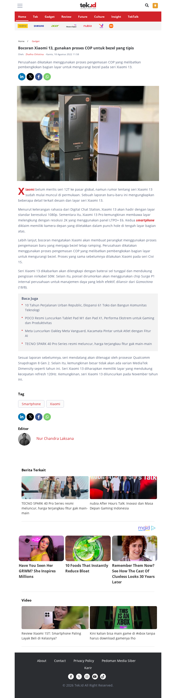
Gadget (50, 17)
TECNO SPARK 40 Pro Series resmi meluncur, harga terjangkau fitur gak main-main (88, 344)
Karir (88, 668)
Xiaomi (29, 189)
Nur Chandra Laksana (55, 438)
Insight (116, 17)
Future (82, 17)
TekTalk (133, 17)
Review (66, 17)
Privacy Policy (84, 660)
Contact (60, 660)
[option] (56, 495)
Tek (35, 17)
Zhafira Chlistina (35, 54)
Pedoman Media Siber (119, 660)
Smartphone (31, 404)
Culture (99, 17)
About (41, 660)
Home (22, 17)
